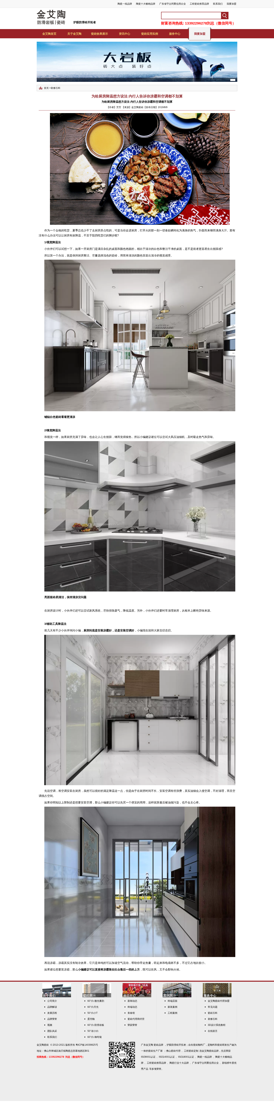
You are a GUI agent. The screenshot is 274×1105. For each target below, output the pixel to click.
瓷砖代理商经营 (136, 1019)
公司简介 (52, 1001)
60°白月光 (92, 1007)
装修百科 (55, 88)
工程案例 (172, 1013)
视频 (49, 1025)
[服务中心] (217, 996)
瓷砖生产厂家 (155, 1050)
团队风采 (52, 1031)
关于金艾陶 (74, 33)
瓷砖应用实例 (149, 33)
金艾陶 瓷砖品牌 (154, 1044)
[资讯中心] (137, 996)
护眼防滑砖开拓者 (84, 22)
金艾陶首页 (49, 33)
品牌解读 (52, 1007)
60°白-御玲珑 (94, 1037)
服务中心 (174, 33)
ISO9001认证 (148, 1056)
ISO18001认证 (186, 1056)
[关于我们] (56, 996)
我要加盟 (231, 3)
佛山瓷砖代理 (173, 1050)
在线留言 (212, 1031)
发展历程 (52, 1013)
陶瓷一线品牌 (125, 3)
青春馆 (131, 1013)
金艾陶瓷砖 (43, 1044)
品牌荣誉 (52, 1019)
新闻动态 (132, 1001)
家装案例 (172, 1007)
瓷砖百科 (212, 1013)
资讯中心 (124, 33)
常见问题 (212, 1007)
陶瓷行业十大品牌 (179, 1062)
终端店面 (172, 1001)
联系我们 (218, 3)
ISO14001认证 (167, 1056)
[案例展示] (177, 996)
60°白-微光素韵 (95, 1001)
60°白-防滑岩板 (95, 1025)
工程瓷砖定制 (191, 1050)
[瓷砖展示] (96, 996)
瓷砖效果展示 (99, 33)
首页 (46, 88)
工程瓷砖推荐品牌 (199, 3)
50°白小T (92, 1013)
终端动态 (132, 1007)
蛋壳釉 (91, 1019)
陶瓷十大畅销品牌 (145, 3)
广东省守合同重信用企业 (172, 3)
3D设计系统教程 (216, 1025)
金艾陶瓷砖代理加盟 (218, 1001)
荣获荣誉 (132, 1025)
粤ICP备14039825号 (87, 1044)
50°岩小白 (92, 1031)
